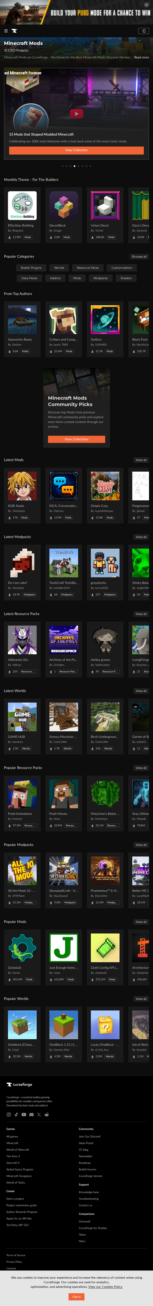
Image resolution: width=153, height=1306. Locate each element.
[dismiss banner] (146, 4)
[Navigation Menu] (6, 31)
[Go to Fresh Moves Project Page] (63, 803)
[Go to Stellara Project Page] (105, 329)
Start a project (15, 1199)
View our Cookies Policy (105, 1286)
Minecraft (12, 1143)
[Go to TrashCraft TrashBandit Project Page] (63, 572)
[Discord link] (31, 1114)
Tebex (82, 1234)
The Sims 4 (13, 1156)
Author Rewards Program (21, 1212)
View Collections (76, 439)
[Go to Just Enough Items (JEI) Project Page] (63, 957)
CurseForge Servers (90, 1176)
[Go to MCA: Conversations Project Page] (63, 495)
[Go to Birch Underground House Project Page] (105, 726)
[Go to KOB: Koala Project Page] (22, 495)
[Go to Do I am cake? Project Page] (22, 572)
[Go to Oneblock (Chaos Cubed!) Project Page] (22, 1034)
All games (12, 1136)
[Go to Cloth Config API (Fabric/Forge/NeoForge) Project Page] (105, 957)
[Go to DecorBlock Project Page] (63, 215)
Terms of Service (15, 1255)
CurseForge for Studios (93, 1228)
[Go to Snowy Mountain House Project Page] (63, 726)
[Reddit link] (46, 1114)
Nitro (82, 1241)
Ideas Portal (86, 1143)
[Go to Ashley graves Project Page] (105, 649)
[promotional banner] (76, 12)
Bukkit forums (87, 1169)
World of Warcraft (17, 1149)
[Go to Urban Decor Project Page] (105, 215)
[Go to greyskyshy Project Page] (105, 572)
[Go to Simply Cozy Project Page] (105, 495)
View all (141, 460)
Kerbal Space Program (19, 1169)
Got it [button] (77, 1296)
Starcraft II (13, 1163)
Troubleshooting (89, 1199)
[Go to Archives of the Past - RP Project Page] (63, 649)
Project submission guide (21, 1205)
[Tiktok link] (16, 1114)
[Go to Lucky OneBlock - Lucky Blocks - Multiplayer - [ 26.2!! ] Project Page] (105, 1034)
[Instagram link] (8, 1114)
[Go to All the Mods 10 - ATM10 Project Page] (22, 880)
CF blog (83, 1149)
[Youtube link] (24, 1114)
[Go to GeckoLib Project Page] (22, 957)
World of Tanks (15, 1182)
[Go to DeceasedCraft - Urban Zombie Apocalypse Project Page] (63, 880)
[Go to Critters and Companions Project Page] (63, 329)
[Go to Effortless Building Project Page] (22, 215)
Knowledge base (89, 1192)
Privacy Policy (14, 1262)
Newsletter (85, 1156)
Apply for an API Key (19, 1218)
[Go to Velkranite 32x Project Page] (22, 649)
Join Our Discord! (90, 1136)
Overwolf (84, 1221)
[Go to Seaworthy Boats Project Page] (22, 329)
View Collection (76, 150)
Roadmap (85, 1163)
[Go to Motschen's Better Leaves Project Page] (105, 803)
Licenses (11, 1268)
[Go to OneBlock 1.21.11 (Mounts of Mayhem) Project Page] (63, 1034)
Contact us (85, 1205)
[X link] (39, 1114)
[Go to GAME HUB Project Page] (22, 726)
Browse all (139, 256)
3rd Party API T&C (17, 1225)
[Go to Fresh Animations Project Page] (22, 803)
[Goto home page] (14, 31)
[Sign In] (143, 31)
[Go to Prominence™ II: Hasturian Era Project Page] (105, 880)
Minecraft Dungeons (19, 1176)
